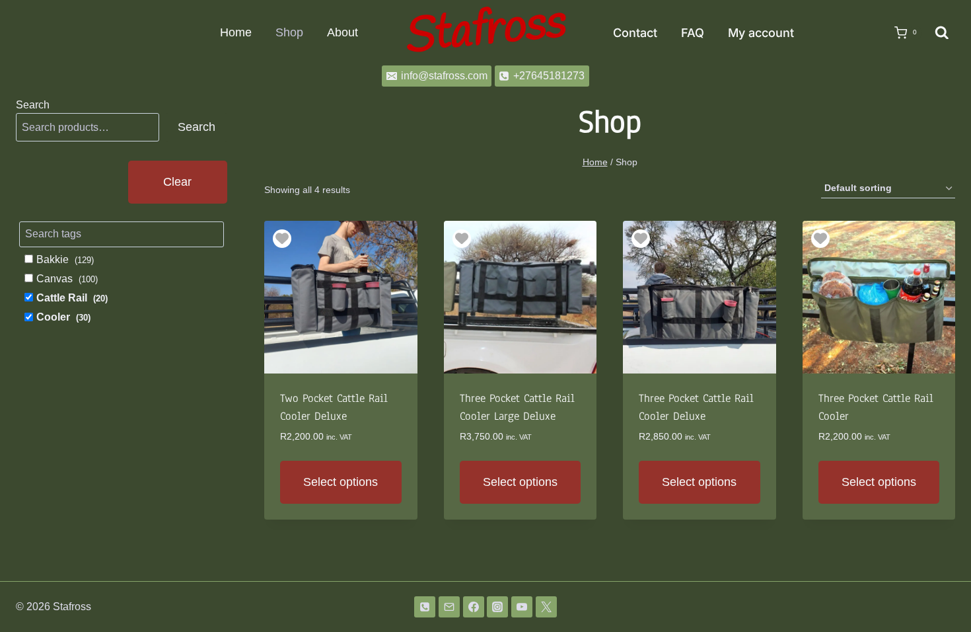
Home (236, 32)
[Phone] (424, 606)
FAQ (692, 33)
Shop (289, 32)
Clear (177, 181)
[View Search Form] (942, 33)
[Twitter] (546, 606)
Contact (635, 33)
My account (761, 33)
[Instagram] (497, 606)
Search (33, 104)
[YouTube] (521, 606)
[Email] (449, 606)
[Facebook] (473, 606)
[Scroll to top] (939, 587)
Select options (340, 482)
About (342, 32)
